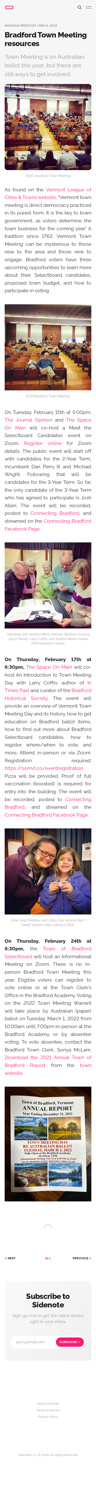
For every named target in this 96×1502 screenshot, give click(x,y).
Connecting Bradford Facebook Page (46, 815)
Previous (80, 1258)
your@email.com (46, 1342)
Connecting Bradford (55, 513)
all (48, 1258)
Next (12, 1258)
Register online (43, 443)
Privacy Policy (48, 1416)
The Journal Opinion (28, 420)
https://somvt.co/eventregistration (44, 768)
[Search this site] (79, 7)
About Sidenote (48, 1403)
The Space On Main (49, 667)
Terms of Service (48, 1410)
